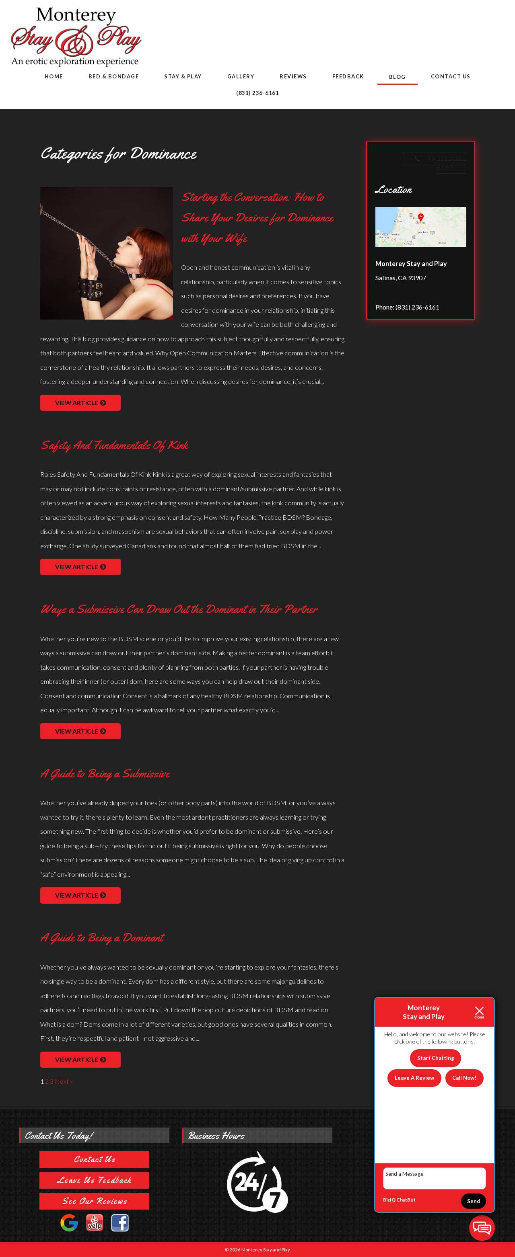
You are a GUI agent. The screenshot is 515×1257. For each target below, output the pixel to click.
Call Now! (464, 1077)
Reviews (293, 76)
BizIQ (389, 1200)
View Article (76, 402)
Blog (397, 77)
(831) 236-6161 (257, 93)
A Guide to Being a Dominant (101, 937)
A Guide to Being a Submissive (104, 773)
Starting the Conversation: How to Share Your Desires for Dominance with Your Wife (257, 217)
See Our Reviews (94, 1201)
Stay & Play (183, 76)
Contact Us (451, 76)
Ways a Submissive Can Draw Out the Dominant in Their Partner (178, 609)
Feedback (348, 76)
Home (54, 76)
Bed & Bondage (114, 76)
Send (473, 1201)
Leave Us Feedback (94, 1180)
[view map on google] (420, 228)
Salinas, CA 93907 (400, 277)
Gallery (241, 76)
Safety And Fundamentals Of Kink (113, 445)
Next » (64, 1081)
